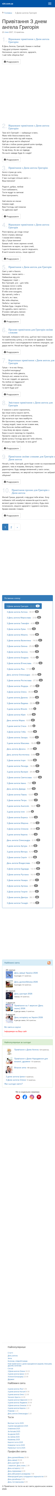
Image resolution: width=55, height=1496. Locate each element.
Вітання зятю (20, 1067)
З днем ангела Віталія (21, 708)
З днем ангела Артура (21, 845)
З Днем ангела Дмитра (22, 897)
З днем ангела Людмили (17, 1403)
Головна (8, 12)
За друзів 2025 (13, 1434)
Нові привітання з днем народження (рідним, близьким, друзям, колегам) (30, 1365)
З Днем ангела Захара (22, 737)
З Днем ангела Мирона (22, 823)
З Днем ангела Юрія (21, 714)
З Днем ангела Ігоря (21, 760)
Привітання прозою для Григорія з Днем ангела (30, 491)
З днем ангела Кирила (22, 834)
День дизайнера (14, 1479)
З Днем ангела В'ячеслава (24, 663)
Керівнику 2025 (14, 1440)
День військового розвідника (19, 1474)
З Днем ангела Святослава (24, 777)
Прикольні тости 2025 (16, 1448)
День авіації (12, 1460)
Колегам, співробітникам (17, 1361)
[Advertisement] (27, 93)
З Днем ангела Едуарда (23, 868)
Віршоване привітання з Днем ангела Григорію (28, 40)
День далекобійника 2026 (26, 981)
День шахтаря (13, 1463)
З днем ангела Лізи (15, 1389)
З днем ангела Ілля (20, 811)
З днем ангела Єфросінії (17, 1400)
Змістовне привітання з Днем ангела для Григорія (30, 404)
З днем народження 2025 (18, 1426)
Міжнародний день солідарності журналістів (25, 1477)
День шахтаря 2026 (23, 993)
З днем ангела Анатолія (23, 805)
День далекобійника (16, 1457)
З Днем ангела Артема (22, 885)
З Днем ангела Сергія (21, 857)
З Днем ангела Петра (22, 800)
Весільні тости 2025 (16, 1423)
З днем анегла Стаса (20, 726)
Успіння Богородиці (15, 1377)
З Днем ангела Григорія (22, 606)
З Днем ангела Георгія (22, 891)
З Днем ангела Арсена (22, 651)
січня (7, 32)
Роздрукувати (12, 61)
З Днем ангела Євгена (22, 646)
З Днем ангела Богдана (22, 657)
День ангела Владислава (23, 863)
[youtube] (17, 1097)
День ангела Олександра (23, 674)
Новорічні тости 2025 (16, 1445)
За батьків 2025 (14, 1431)
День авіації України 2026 (26, 972)
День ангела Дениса (21, 748)
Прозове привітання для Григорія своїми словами (30, 331)
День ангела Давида (21, 788)
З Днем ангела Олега (22, 691)
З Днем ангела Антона (22, 611)
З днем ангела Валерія (22, 771)
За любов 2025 (14, 1437)
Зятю (10, 1358)
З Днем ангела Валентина (24, 640)
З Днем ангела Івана (21, 783)
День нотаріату (14, 1468)
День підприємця (14, 1471)
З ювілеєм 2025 (14, 1429)
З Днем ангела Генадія (22, 902)
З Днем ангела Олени (16, 1079)
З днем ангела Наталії (17, 1392)
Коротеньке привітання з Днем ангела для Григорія (31, 361)
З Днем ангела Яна (20, 668)
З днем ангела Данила (22, 697)
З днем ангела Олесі (16, 1395)
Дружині (11, 1379)
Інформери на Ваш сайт (15, 1031)
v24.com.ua (7, 3)
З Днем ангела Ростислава (24, 680)
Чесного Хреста (14, 1397)
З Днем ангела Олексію (23, 828)
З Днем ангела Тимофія (22, 623)
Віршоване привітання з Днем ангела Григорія (28, 226)
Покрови (11, 1411)
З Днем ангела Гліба (21, 731)
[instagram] (31, 1097)
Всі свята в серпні (12, 1026)
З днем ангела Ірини (15, 1076)
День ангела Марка (20, 720)
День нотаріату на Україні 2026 (28, 1017)
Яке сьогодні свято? (13, 1083)
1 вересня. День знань (17, 1466)
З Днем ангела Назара (22, 880)
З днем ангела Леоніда (22, 765)
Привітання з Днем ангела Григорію (28, 167)
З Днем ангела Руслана (23, 874)
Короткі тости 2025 (15, 1442)
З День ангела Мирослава (23, 617)
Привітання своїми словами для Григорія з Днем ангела (31, 458)
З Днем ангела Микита (22, 634)
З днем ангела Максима (23, 743)
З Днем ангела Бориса (22, 817)
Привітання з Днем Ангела (26, 1049)
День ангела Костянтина (22, 754)
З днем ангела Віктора (22, 851)
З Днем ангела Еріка (21, 628)
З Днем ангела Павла (22, 794)
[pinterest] (39, 1097)
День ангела (13, 1356)
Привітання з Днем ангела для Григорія (29, 267)
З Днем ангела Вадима (22, 703)
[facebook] (24, 1097)
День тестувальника (16, 1482)
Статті (10, 1353)
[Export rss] (49, 963)
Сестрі (10, 1369)
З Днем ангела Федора (22, 686)
